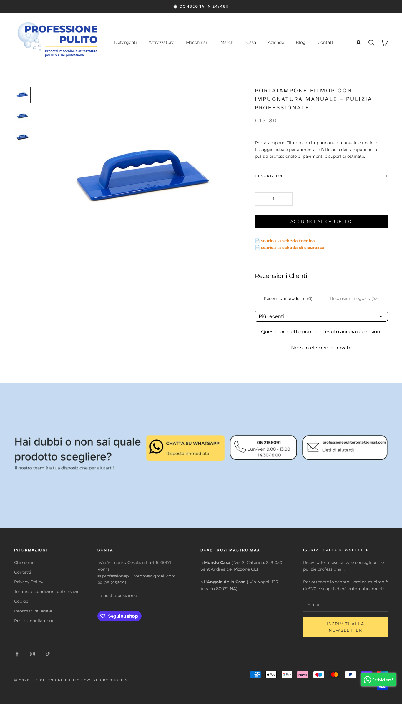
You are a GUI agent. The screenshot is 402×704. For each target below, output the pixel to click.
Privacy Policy (28, 582)
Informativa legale (33, 611)
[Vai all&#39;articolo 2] (22, 116)
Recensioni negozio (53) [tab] (354, 298)
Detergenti (125, 42)
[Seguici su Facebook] (17, 654)
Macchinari (197, 42)
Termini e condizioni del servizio (47, 591)
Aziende (276, 42)
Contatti (326, 42)
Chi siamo (24, 562)
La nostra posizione (117, 595)
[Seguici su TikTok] (48, 654)
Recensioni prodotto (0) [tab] (288, 298)
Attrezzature (161, 42)
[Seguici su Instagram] (32, 654)
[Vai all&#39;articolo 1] (22, 95)
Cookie (21, 601)
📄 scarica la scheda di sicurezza (290, 247)
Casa (251, 42)
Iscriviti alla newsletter (345, 626)
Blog (301, 42)
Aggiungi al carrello (321, 221)
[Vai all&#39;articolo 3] (22, 137)
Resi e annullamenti (34, 620)
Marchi (227, 42)
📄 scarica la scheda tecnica (285, 240)
